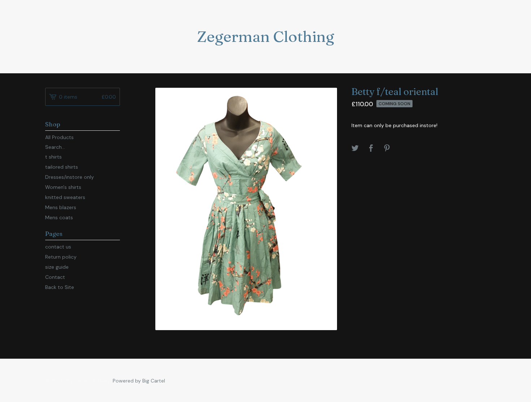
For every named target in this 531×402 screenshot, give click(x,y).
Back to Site (59, 287)
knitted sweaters (65, 197)
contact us (58, 246)
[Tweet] (355, 148)
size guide (57, 267)
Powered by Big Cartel (139, 380)
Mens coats (59, 217)
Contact (55, 277)
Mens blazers (60, 207)
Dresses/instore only (69, 177)
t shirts (53, 157)
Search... (55, 147)
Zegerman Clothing (265, 36)
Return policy (61, 257)
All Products (59, 137)
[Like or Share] (371, 148)
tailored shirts (61, 167)
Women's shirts (63, 187)
